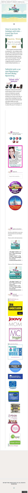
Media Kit (9, 1)
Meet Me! (3, 1)
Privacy (15, 1)
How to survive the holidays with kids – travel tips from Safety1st (13, 32)
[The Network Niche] (15, 359)
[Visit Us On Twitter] (13, 139)
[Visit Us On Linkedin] (20, 139)
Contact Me (21, 1)
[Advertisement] (18, 119)
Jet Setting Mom (14, 8)
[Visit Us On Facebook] (10, 139)
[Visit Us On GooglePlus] (13, 142)
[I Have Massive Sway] (8, 444)
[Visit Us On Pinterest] (16, 139)
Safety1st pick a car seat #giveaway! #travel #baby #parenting (13, 72)
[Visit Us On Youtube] (16, 142)
